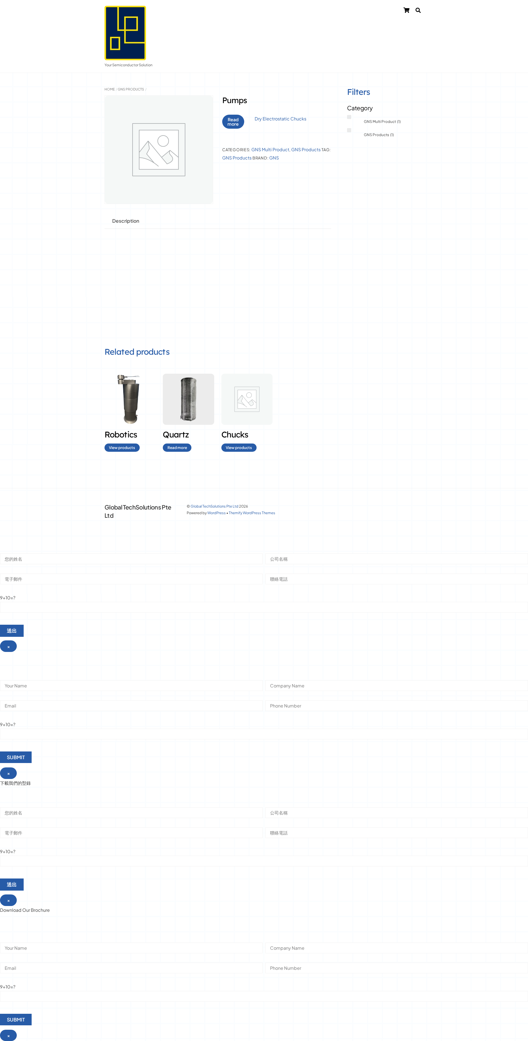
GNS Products (131, 89)
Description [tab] (125, 221)
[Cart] (406, 10)
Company (344, 11)
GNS (274, 158)
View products (122, 447)
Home (110, 89)
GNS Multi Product (270, 149)
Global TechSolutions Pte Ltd (214, 506)
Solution (308, 11)
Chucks (234, 434)
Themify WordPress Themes (252, 513)
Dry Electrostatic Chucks (280, 119)
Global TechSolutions (262, 11)
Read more (233, 122)
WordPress (216, 513)
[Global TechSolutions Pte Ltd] (125, 57)
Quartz (176, 434)
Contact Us (381, 11)
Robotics (121, 434)
